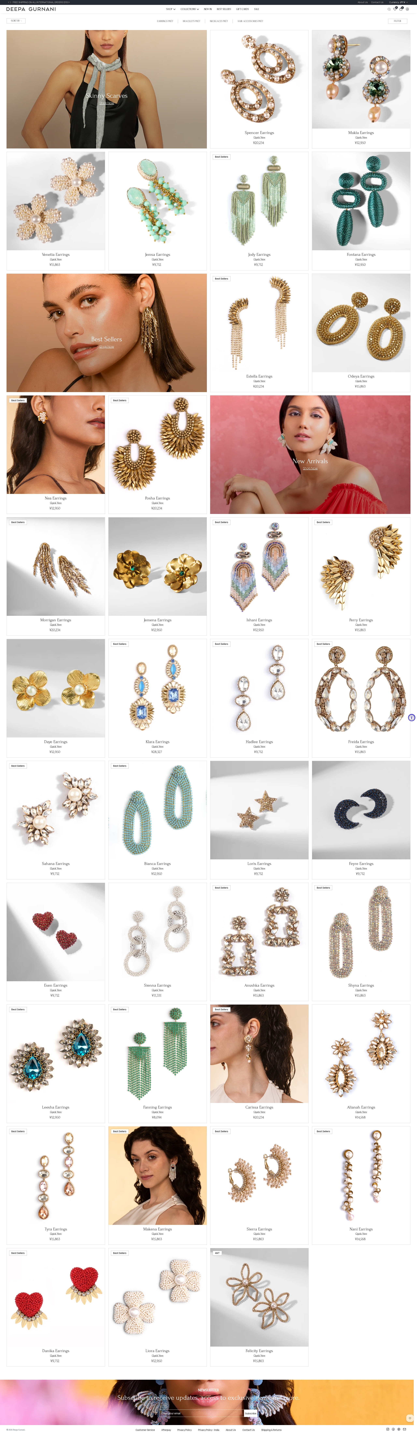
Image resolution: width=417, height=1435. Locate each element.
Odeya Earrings (361, 376)
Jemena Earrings (158, 620)
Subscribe (250, 1413)
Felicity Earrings (259, 1351)
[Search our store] (390, 9)
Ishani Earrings (259, 620)
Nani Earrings (361, 1229)
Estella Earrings (259, 376)
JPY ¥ (397, 2)
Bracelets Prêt (191, 21)
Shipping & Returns (271, 1429)
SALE (256, 9)
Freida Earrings (361, 741)
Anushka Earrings (259, 985)
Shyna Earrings (361, 985)
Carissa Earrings (259, 1107)
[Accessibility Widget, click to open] (411, 717)
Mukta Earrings (361, 132)
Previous (9, 2)
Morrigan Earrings (55, 620)
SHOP (169, 9)
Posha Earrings (157, 498)
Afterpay (166, 1429)
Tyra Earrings (56, 1229)
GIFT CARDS (242, 9)
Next (11, 2)
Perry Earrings (361, 620)
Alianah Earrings (361, 1107)
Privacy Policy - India (208, 1429)
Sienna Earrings (157, 985)
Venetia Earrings (56, 254)
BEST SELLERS (224, 9)
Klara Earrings (158, 741)
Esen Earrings (55, 985)
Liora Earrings (158, 1351)
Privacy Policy (184, 1429)
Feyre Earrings (361, 863)
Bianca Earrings (157, 863)
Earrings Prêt (165, 21)
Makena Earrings (157, 1229)
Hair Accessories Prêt (250, 21)
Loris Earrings (259, 863)
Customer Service (145, 1429)
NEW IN (208, 9)
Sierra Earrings (259, 1229)
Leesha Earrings (55, 1107)
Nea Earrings (56, 498)
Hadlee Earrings (259, 741)
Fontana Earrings (361, 254)
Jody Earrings (259, 254)
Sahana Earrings (56, 863)
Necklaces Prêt (219, 21)
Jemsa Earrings (157, 254)
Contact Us (377, 2)
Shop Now (106, 346)
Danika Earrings (55, 1351)
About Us (363, 2)
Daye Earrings (55, 741)
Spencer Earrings (259, 132)
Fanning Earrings (157, 1107)
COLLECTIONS (188, 9)
